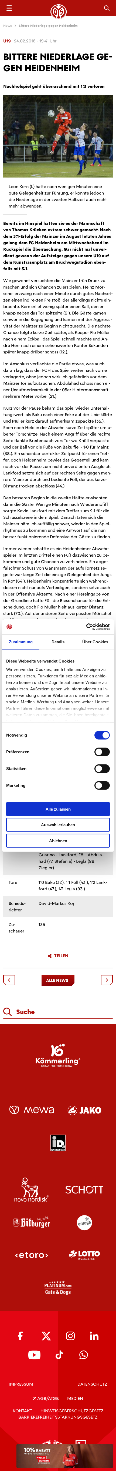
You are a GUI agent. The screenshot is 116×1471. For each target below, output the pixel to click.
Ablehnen (58, 840)
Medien (75, 1398)
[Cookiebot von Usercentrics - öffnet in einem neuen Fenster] (86, 626)
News (7, 26)
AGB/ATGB (47, 1398)
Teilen (61, 956)
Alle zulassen (58, 809)
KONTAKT (22, 1411)
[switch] (102, 751)
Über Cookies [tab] (95, 641)
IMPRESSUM (21, 1384)
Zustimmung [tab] (21, 641)
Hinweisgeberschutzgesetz (72, 1411)
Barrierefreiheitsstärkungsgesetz (58, 1417)
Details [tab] (58, 641)
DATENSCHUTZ (92, 1384)
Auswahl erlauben (58, 825)
